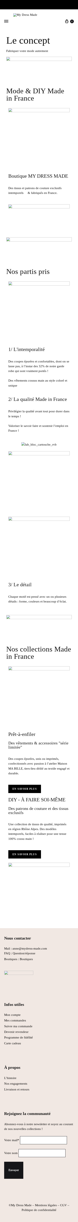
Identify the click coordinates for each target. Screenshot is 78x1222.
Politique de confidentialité (39, 1210)
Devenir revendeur (16, 1032)
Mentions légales (46, 1205)
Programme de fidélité (18, 1037)
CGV (63, 1205)
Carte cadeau (12, 1043)
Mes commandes (15, 1020)
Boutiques (26, 959)
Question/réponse (24, 953)
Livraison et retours (16, 1089)
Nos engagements (15, 1083)
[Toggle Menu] (6, 21)
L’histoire (10, 1078)
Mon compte (12, 1014)
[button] (24, 789)
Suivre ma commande (18, 1026)
